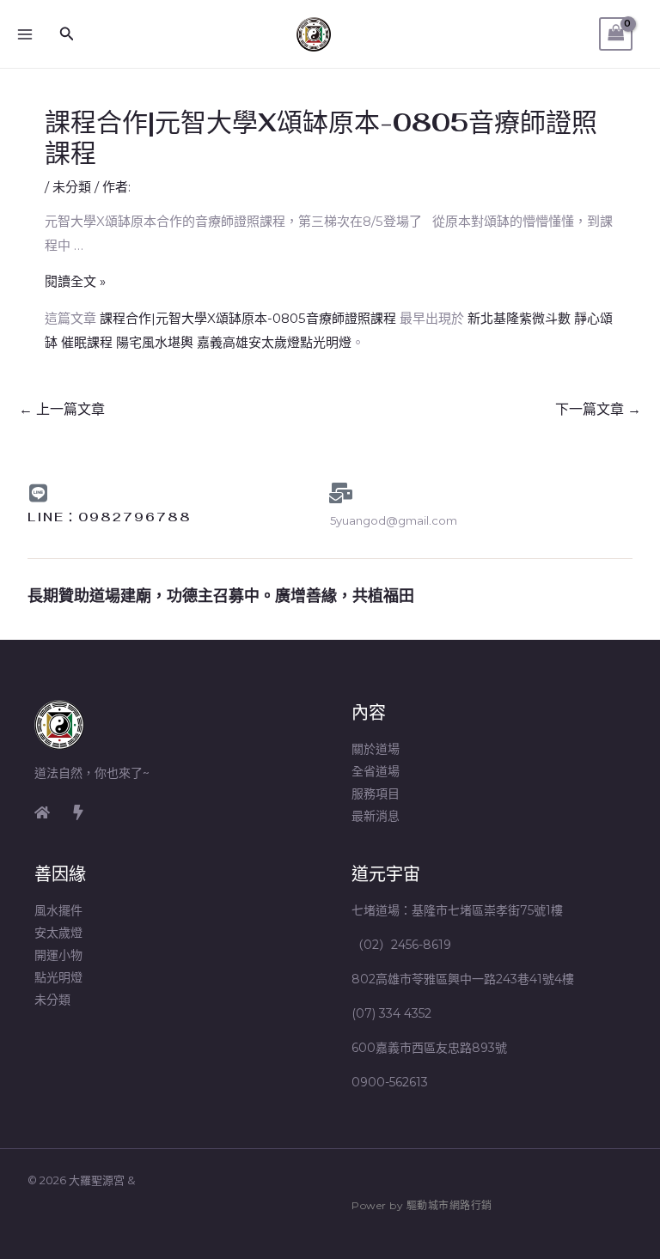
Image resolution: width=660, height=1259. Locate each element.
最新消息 (375, 816)
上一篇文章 (62, 409)
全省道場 (375, 771)
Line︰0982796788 (110, 517)
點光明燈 (58, 977)
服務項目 (375, 793)
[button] (67, 34)
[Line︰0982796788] (38, 493)
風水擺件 (58, 910)
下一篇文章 (598, 409)
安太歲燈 (58, 932)
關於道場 (375, 749)
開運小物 (58, 955)
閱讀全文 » (75, 282)
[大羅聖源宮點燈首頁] (42, 812)
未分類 (71, 187)
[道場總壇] (78, 812)
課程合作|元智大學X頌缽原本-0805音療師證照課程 (248, 318)
